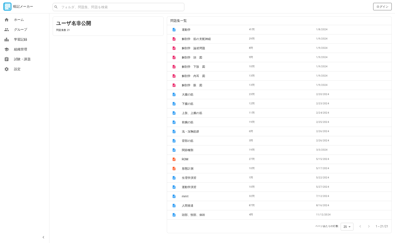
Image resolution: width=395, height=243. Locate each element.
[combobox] (121, 7)
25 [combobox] (345, 226)
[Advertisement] (108, 68)
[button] (279, 29)
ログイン (382, 6)
